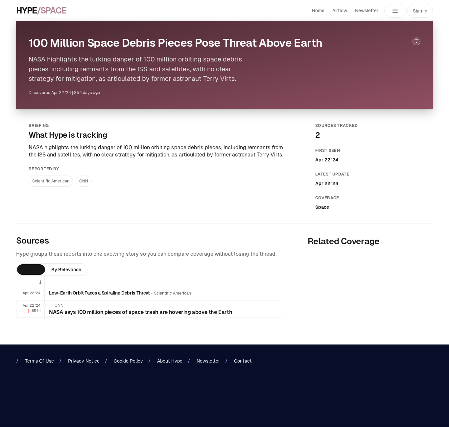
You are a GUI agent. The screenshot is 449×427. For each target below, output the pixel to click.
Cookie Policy (128, 361)
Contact (243, 361)
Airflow (339, 10)
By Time (31, 269)
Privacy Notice (84, 361)
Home (318, 10)
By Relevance (66, 269)
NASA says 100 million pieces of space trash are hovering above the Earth (140, 312)
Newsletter (366, 10)
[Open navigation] (395, 11)
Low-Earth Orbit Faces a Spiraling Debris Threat (99, 293)
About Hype (169, 361)
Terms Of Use (39, 361)
